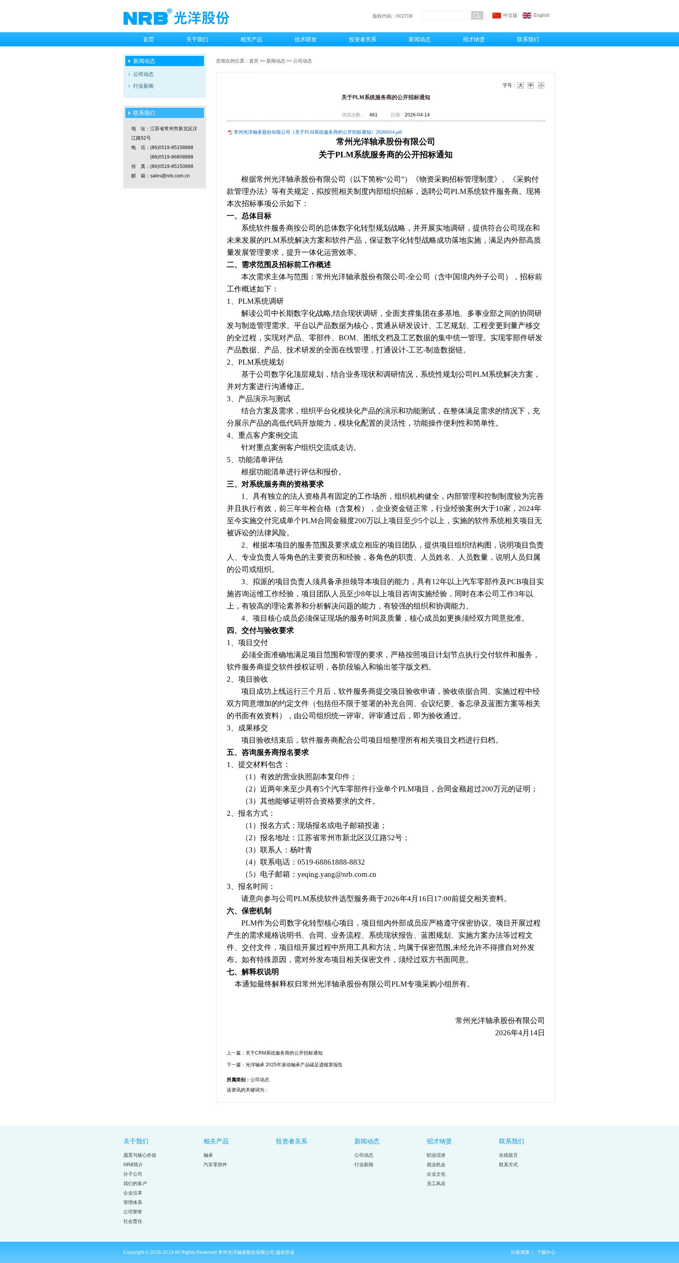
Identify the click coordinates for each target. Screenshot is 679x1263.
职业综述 (436, 1155)
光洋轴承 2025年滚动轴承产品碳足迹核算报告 (294, 1065)
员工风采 (436, 1183)
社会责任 (132, 1221)
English (541, 15)
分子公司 (132, 1174)
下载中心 (546, 1252)
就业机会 (436, 1164)
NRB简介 (133, 1164)
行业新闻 (143, 86)
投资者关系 (362, 39)
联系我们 (528, 39)
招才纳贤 (474, 39)
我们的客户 (135, 1183)
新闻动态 (420, 39)
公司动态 (143, 74)
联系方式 (508, 1164)
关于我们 (197, 39)
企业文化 (436, 1174)
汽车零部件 (215, 1164)
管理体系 (132, 1202)
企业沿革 (132, 1193)
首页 (148, 39)
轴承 (208, 1155)
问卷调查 (521, 1252)
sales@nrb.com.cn (170, 176)
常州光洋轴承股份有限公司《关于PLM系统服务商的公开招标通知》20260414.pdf (318, 132)
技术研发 (306, 39)
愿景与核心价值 (139, 1155)
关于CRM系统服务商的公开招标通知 (284, 1053)
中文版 (510, 15)
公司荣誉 (132, 1212)
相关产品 (251, 39)
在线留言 (508, 1155)
